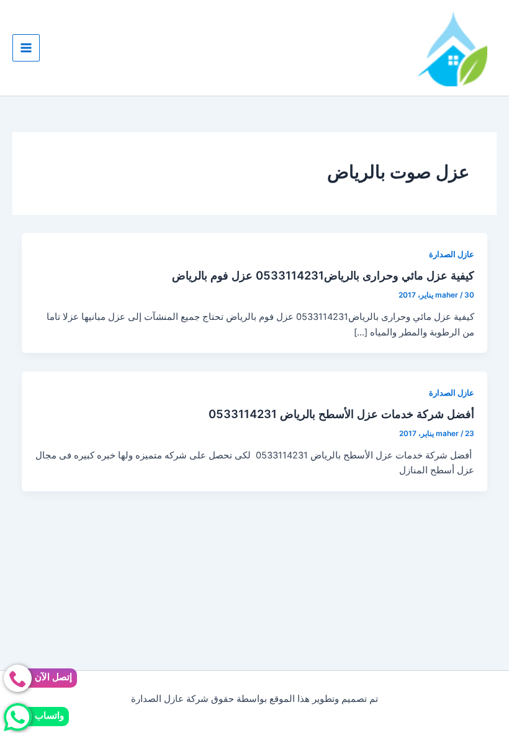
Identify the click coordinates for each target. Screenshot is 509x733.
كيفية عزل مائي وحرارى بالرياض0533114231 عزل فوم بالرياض (323, 275)
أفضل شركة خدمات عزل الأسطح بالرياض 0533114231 (341, 414)
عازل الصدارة (451, 254)
